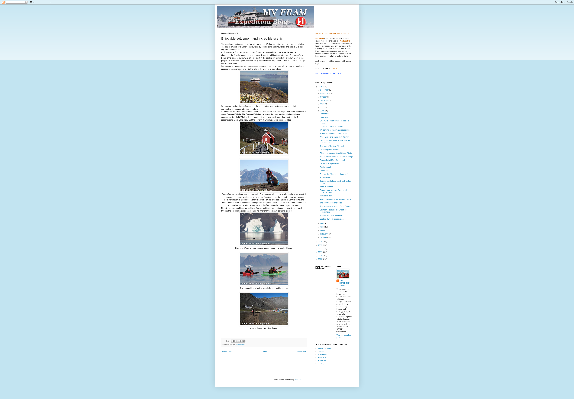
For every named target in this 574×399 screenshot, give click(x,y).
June (322, 111)
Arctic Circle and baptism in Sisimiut (334, 137)
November (324, 93)
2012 (320, 249)
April (322, 227)
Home (264, 352)
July (322, 107)
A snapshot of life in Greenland (332, 160)
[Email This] (232, 341)
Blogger (298, 380)
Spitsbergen (323, 354)
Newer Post (226, 352)
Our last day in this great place (332, 219)
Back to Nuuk (325, 178)
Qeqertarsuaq (325, 171)
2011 (320, 252)
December (324, 90)
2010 (320, 256)
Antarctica (322, 357)
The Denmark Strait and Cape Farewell (336, 206)
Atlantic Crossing (324, 348)
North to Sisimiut (326, 187)
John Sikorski (241, 344)
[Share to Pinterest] (243, 341)
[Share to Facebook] (241, 341)
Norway (321, 364)
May (322, 223)
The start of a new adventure (331, 216)
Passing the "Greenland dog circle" (334, 174)
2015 (320, 87)
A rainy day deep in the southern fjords (335, 199)
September (325, 100)
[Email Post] (228, 341)
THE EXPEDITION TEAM (344, 283)
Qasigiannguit (325, 167)
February (324, 234)
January (323, 237)
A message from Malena (329, 150)
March (323, 230)
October (323, 97)
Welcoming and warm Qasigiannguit (334, 130)
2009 (320, 259)
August (323, 104)
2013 (320, 245)
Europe (321, 351)
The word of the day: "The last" (332, 146)
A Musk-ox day (326, 196)
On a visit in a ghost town (330, 164)
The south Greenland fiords (331, 203)
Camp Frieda (325, 114)
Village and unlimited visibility (332, 126)
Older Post (301, 352)
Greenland (322, 361)
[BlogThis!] (235, 341)
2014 (320, 242)
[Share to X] (238, 341)
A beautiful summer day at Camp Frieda (336, 153)
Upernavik (324, 117)
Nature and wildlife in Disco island (334, 134)
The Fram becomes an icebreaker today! (336, 157)
